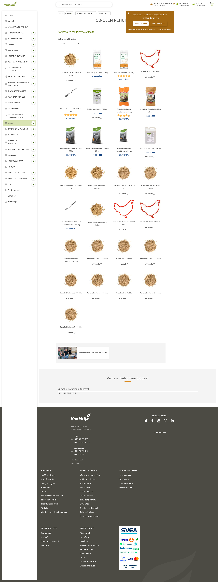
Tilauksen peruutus (88, 500)
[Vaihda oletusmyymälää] (174, 4)
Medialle (44, 508)
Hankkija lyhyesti (48, 475)
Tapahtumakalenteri (50, 504)
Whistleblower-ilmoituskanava (54, 512)
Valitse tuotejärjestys (67, 39)
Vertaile (71, 80)
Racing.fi (44, 537)
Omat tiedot (124, 479)
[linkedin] (173, 420)
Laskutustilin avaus (88, 562)
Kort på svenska (47, 479)
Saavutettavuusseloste (89, 516)
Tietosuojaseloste (87, 512)
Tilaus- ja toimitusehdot (90, 475)
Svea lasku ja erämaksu (89, 545)
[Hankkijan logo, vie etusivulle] (11, 4)
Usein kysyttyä (125, 475)
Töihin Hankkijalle (48, 500)
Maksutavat (85, 487)
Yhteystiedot (46, 487)
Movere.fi (45, 545)
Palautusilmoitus (87, 495)
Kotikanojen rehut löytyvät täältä (76, 32)
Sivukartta (84, 504)
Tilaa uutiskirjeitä (126, 487)
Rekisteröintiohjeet (88, 479)
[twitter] (146, 420)
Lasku (82, 557)
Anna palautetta (126, 483)
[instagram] (166, 420)
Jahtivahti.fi (46, 533)
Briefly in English (48, 483)
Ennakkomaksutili (87, 566)
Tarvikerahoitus (86, 549)
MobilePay (84, 541)
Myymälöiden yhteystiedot (52, 495)
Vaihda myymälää (158, 23)
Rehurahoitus (85, 553)
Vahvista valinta (141, 23)
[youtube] (159, 420)
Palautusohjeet (86, 491)
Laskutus (44, 491)
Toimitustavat (86, 483)
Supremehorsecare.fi (50, 541)
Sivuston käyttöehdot (89, 508)
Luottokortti (85, 537)
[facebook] (153, 420)
